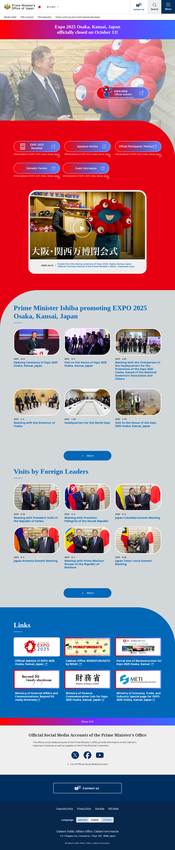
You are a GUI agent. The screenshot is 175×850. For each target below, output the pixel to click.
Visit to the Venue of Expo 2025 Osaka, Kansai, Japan (85, 364)
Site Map (99, 808)
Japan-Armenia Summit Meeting (36, 561)
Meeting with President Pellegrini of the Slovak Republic (86, 519)
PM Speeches (44, 16)
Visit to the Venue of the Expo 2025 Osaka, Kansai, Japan (135, 424)
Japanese (82, 819)
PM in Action (27, 16)
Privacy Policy (84, 808)
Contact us (138, 9)
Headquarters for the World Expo (87, 423)
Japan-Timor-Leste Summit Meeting (133, 562)
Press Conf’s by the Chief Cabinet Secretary (78, 16)
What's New (10, 16)
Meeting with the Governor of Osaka (34, 424)
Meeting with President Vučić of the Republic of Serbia (36, 519)
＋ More (87, 455)
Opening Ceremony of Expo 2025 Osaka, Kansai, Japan (36, 364)
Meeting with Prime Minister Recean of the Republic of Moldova (84, 564)
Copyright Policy (64, 808)
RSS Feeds (113, 808)
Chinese (107, 819)
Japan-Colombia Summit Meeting (137, 518)
